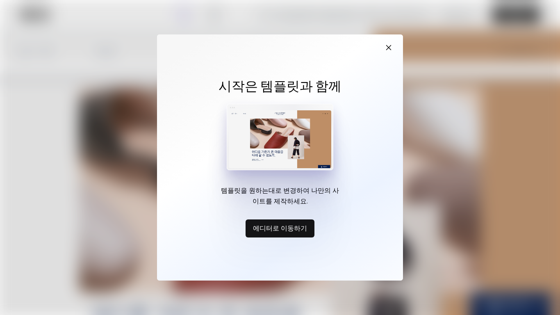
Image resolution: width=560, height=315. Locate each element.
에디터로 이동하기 (280, 228)
